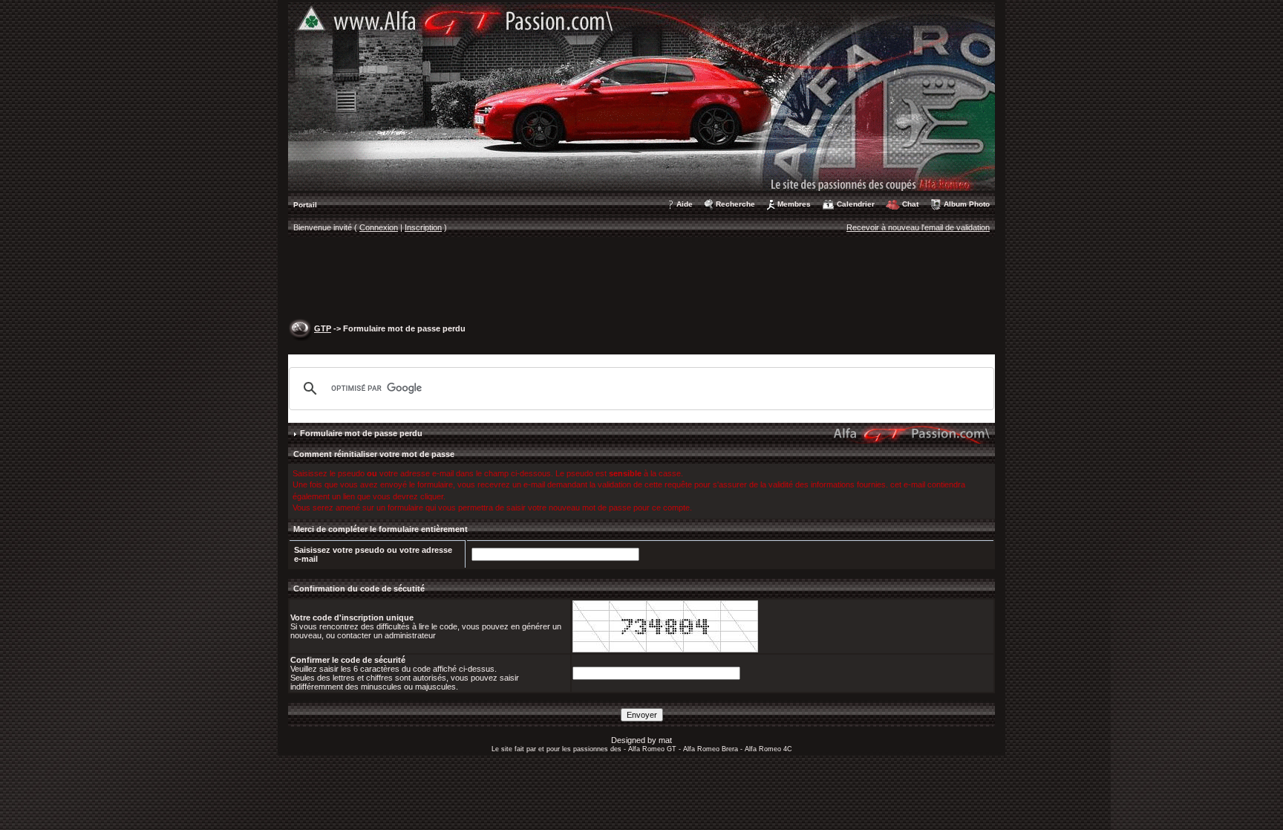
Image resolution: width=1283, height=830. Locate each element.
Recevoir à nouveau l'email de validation (918, 227)
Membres (794, 204)
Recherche (735, 204)
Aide (684, 204)
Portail (305, 205)
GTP (322, 328)
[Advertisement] (641, 279)
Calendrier (856, 204)
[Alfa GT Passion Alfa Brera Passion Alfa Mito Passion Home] (641, 95)
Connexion (378, 227)
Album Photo (967, 204)
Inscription (423, 227)
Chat (910, 204)
